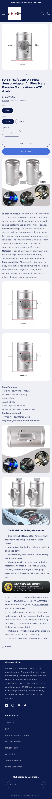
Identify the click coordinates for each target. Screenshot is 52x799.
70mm (21, 121)
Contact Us (10, 754)
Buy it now (26, 151)
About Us (9, 723)
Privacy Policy (11, 748)
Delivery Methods (13, 742)
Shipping (5, 100)
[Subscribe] (42, 784)
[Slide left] (20, 75)
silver (7, 110)
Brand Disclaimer (13, 767)
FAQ (7, 729)
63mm (8, 121)
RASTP (21, 795)
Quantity (6, 128)
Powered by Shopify (32, 795)
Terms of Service (13, 761)
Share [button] (8, 647)
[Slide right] (32, 75)
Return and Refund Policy (17, 735)
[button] (3, 13)
